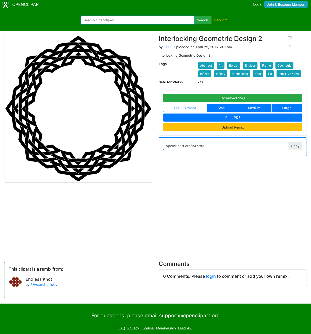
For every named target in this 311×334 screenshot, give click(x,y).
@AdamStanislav (44, 284)
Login (257, 4)
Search (202, 20)
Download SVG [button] (233, 98)
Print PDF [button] (232, 117)
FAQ (122, 328)
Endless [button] (250, 65)
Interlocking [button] (240, 73)
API (189, 328)
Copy (295, 146)
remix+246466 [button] (288, 73)
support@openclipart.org (189, 315)
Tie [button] (270, 73)
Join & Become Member (286, 4)
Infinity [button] (220, 73)
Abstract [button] (206, 65)
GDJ (167, 47)
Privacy (133, 328)
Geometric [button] (284, 65)
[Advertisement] (155, 219)
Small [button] (222, 108)
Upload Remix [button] (233, 127)
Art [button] (221, 65)
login (211, 276)
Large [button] (286, 108)
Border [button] (233, 65)
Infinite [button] (204, 73)
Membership (166, 328)
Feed (182, 328)
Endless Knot (39, 279)
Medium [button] (254, 108)
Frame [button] (266, 65)
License (148, 328)
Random (220, 20)
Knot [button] (258, 73)
